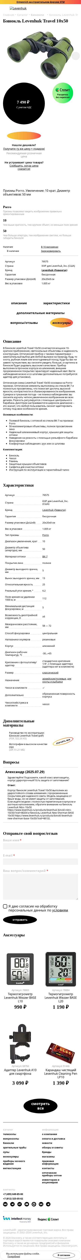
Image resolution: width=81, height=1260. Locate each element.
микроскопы (11, 1138)
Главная (8, 14)
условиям (60, 910)
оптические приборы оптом (52, 1174)
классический (50, 672)
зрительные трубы (14, 1147)
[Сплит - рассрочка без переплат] (62, 93)
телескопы (9, 1134)
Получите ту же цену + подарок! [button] (24, 148)
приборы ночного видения (14, 1162)
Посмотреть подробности (53, 2)
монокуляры (11, 1156)
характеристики (56, 303)
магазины (48, 1156)
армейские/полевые (54, 678)
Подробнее (14, 1256)
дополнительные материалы (41, 313)
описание (19, 303)
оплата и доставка (53, 1138)
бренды (46, 1152)
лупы (6, 1152)
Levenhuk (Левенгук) (54, 270)
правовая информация (50, 1162)
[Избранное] (61, 8)
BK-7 (44, 556)
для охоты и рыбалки (56, 680)
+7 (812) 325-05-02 (13, 1198)
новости (47, 1143)
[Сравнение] (66, 8)
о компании (49, 1134)
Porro (45, 535)
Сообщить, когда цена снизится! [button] (24, 167)
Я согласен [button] (64, 1255)
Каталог (22, 14)
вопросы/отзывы (24, 322)
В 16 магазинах (49, 246)
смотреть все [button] (40, 1106)
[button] (56, 8)
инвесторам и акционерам (50, 1181)
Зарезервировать (51, 251)
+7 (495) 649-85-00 (13, 1194)
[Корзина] (71, 8)
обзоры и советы (52, 1147)
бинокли (8, 1143)
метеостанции (12, 1168)
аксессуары (61, 322)
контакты (48, 1168)
